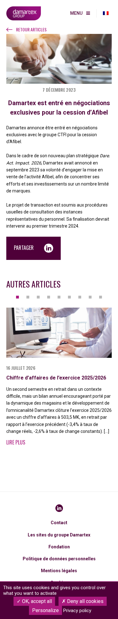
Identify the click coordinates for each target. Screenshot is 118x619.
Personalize (45, 610)
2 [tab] (27, 297)
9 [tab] (100, 297)
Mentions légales (59, 570)
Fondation (59, 546)
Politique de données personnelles (59, 558)
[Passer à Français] (106, 13)
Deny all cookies (85, 601)
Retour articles (31, 29)
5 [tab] (59, 297)
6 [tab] (69, 297)
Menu (76, 13)
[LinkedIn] (59, 508)
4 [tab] (48, 297)
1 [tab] (17, 297)
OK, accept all (36, 601)
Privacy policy (77, 610)
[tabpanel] (59, 380)
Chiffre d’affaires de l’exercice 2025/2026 (56, 378)
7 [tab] (79, 297)
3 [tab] (38, 297)
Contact (59, 522)
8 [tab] (90, 297)
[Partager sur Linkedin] (48, 248)
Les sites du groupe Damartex (59, 534)
